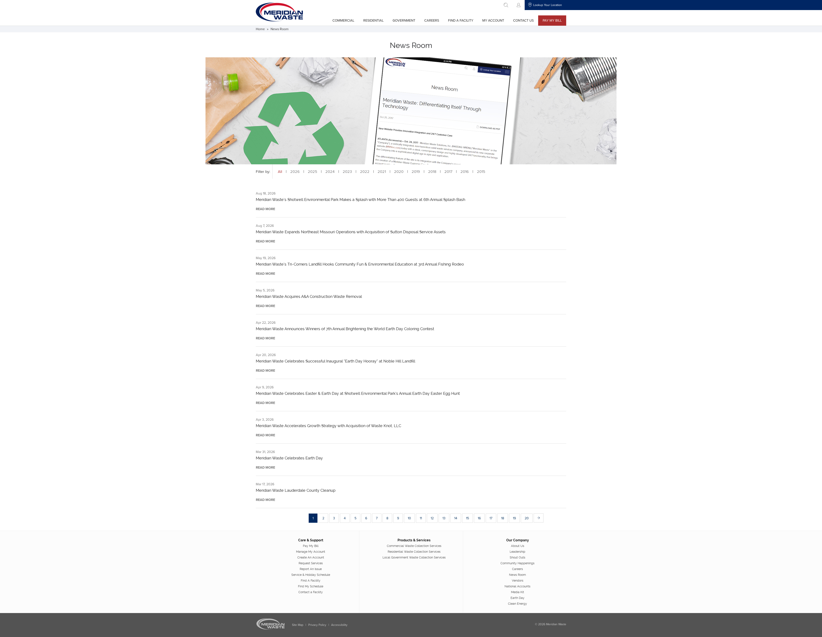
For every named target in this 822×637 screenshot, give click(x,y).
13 (443, 518)
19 (514, 518)
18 (502, 518)
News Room (280, 29)
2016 (464, 171)
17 (491, 518)
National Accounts (517, 586)
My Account (493, 20)
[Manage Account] (518, 5)
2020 (399, 171)
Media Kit (517, 592)
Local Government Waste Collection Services (414, 557)
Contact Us (523, 20)
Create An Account (310, 557)
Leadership (517, 551)
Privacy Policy (317, 625)
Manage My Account (310, 551)
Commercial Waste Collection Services (414, 546)
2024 (330, 171)
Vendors (517, 580)
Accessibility (339, 625)
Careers (431, 20)
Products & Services (414, 540)
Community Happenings (517, 563)
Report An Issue (311, 569)
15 (467, 518)
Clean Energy (517, 603)
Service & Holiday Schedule (310, 574)
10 (409, 518)
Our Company (517, 540)
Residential (373, 20)
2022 (364, 171)
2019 (416, 171)
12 (432, 518)
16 (479, 518)
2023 (347, 171)
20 (527, 518)
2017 (448, 171)
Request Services (311, 563)
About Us (517, 546)
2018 (432, 171)
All (280, 171)
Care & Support (310, 540)
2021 (382, 171)
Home (260, 29)
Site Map (297, 625)
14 (455, 518)
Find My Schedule (310, 586)
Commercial (343, 20)
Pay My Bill (552, 20)
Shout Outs (517, 557)
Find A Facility (460, 20)
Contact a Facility (310, 592)
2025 (312, 171)
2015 (481, 171)
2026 (295, 171)
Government (404, 20)
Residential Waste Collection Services (414, 551)
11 (421, 518)
